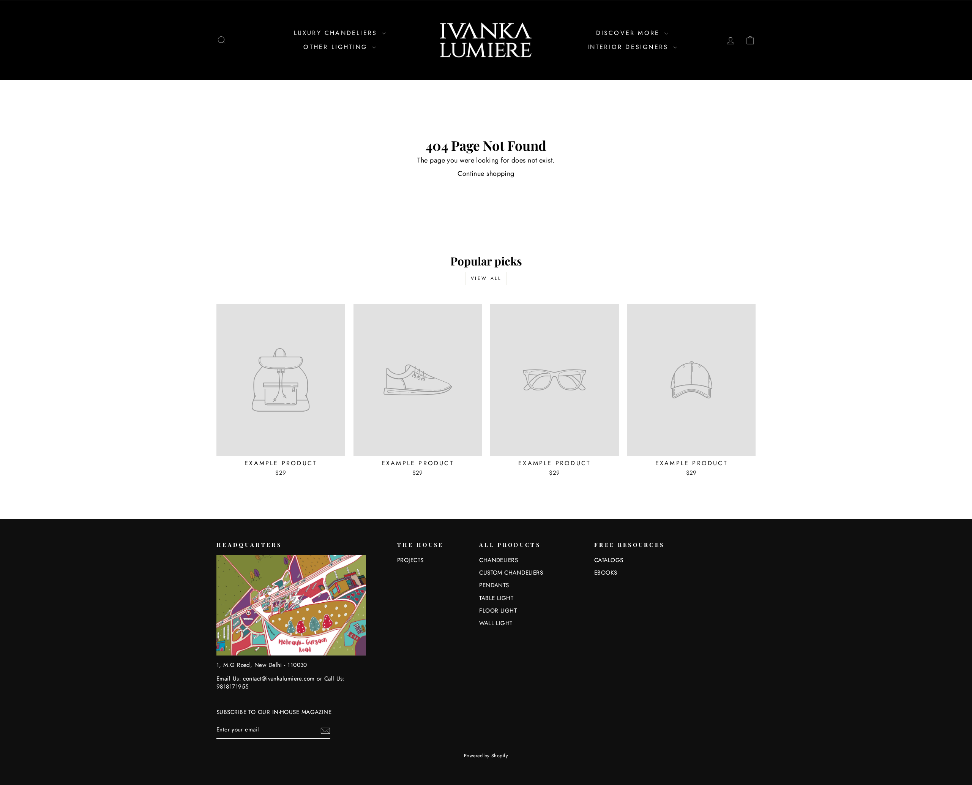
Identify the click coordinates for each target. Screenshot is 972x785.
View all (486, 278)
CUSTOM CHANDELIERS (511, 573)
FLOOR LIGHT (498, 611)
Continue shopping (486, 173)
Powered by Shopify (486, 755)
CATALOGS (608, 560)
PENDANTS (494, 585)
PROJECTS (410, 560)
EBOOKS (605, 573)
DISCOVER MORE (629, 32)
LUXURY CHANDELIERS (337, 32)
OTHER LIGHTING (336, 47)
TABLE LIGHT (496, 598)
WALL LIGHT (496, 623)
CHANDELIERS (498, 560)
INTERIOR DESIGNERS (629, 47)
